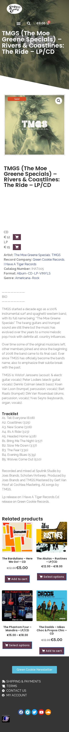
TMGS (56, 255)
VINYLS (45, 273)
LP (36, 273)
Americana (22, 278)
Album (21, 273)
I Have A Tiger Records (20, 264)
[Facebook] (21, 712)
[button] (18, 23)
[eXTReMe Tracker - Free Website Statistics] (6, 718)
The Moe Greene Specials (32, 255)
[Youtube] (41, 712)
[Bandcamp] (27, 712)
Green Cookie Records (48, 259)
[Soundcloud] (48, 712)
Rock (35, 278)
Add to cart (19, 579)
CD (30, 273)
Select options (54, 576)
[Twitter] (34, 712)
